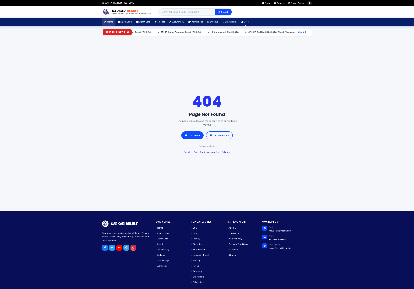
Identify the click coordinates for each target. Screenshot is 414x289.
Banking (197, 260)
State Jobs (198, 244)
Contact (280, 3)
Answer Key (178, 22)
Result (160, 244)
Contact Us (234, 233)
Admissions (197, 22)
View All (302, 32)
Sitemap (232, 255)
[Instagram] (133, 248)
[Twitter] (112, 248)
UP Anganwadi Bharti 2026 (207, 32)
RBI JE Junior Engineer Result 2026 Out (163, 32)
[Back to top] (406, 284)
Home (110, 22)
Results (161, 22)
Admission (162, 266)
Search (225, 12)
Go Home (195, 135)
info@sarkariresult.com (280, 231)
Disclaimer (234, 249)
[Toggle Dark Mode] (309, 3)
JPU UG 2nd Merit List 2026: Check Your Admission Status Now (262, 32)
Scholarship (230, 22)
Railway (196, 238)
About (267, 3)
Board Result (199, 249)
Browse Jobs (221, 135)
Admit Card (144, 22)
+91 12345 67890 (277, 239)
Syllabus (214, 22)
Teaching (197, 271)
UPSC (195, 233)
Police (196, 266)
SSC (195, 228)
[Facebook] (105, 248)
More (246, 22)
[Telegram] (126, 248)
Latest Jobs (126, 22)
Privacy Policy (297, 3)
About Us (233, 228)
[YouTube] (119, 248)
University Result (201, 255)
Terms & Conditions (238, 244)
